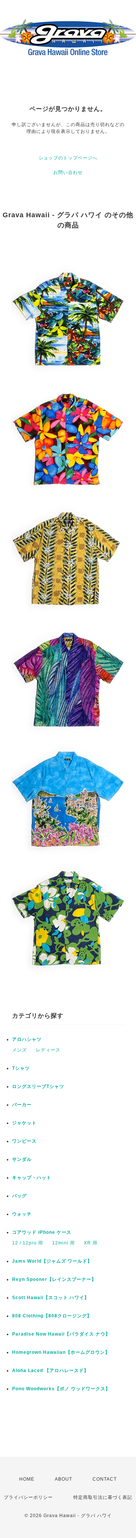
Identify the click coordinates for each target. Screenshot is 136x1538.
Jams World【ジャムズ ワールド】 (52, 1261)
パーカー (22, 1104)
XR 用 (90, 1243)
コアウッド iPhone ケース (41, 1232)
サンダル (22, 1159)
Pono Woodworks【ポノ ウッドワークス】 (61, 1388)
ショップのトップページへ (68, 158)
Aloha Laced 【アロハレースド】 (50, 1370)
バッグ (19, 1196)
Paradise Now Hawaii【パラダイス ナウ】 (61, 1334)
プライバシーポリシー (28, 1497)
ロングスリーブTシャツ (38, 1086)
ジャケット (24, 1123)
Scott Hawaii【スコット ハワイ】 (50, 1297)
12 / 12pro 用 (27, 1243)
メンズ (19, 1050)
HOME (26, 1479)
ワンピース (24, 1141)
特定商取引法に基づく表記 (102, 1497)
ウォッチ (22, 1214)
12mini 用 (63, 1243)
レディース (48, 1050)
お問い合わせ (68, 172)
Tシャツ (21, 1068)
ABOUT (63, 1479)
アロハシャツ (27, 1039)
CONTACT (105, 1479)
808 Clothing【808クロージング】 (52, 1316)
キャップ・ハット (31, 1177)
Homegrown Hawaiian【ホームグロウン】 (61, 1352)
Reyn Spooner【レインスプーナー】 (54, 1279)
